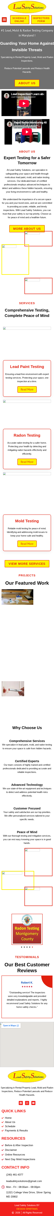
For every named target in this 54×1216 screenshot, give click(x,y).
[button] (4, 19)
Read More (27, 389)
